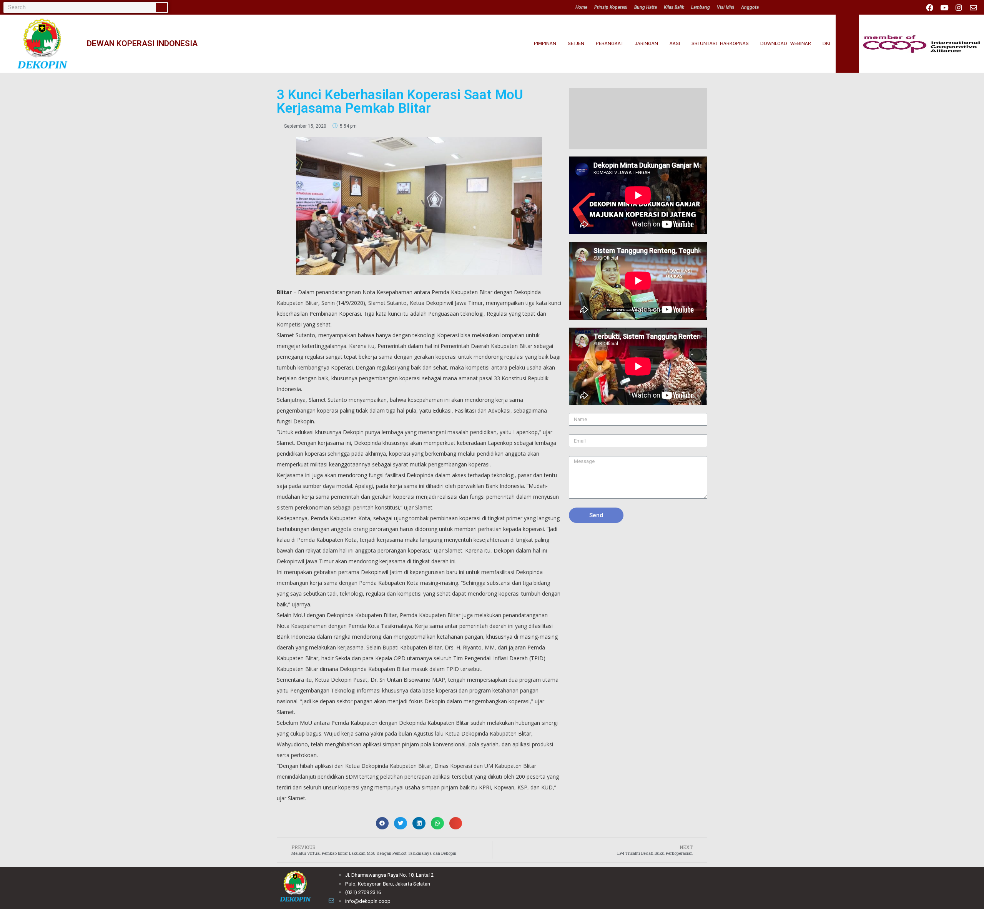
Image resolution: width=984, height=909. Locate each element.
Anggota (750, 7)
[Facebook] (929, 7)
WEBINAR (800, 43)
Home (581, 7)
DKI (826, 43)
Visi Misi (725, 7)
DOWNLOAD (773, 43)
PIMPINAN (545, 43)
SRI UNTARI (704, 43)
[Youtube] (944, 7)
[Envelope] (973, 7)
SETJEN (576, 43)
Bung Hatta (645, 7)
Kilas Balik (674, 7)
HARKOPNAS (734, 43)
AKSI (675, 43)
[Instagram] (958, 7)
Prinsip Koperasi (610, 7)
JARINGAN (646, 43)
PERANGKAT (609, 43)
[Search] (161, 7)
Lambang (700, 7)
